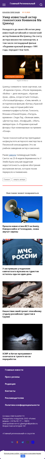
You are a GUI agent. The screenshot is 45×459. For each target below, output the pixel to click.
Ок (23, 456)
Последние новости (14, 77)
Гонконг (7, 179)
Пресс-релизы (12, 376)
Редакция (10, 384)
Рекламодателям (14, 398)
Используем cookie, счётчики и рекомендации (22, 453)
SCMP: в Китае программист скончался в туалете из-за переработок (17, 356)
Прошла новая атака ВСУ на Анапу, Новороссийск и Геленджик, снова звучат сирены (20, 229)
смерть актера (19, 179)
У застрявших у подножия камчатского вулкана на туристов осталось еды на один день (20, 271)
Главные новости (14, 369)
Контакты (10, 391)
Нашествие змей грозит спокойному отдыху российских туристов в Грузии (21, 314)
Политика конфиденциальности (22, 405)
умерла (12, 155)
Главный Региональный (22, 3)
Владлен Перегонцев (11, 12)
